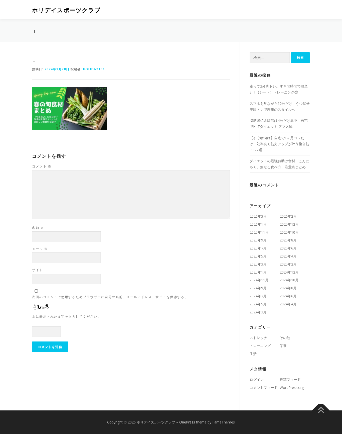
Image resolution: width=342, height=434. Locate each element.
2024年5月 (258, 304)
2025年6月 (288, 248)
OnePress (187, 422)
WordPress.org (292, 387)
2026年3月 (258, 216)
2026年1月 (258, 224)
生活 (253, 353)
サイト (37, 270)
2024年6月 (288, 296)
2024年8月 (288, 288)
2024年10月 (289, 280)
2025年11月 (259, 232)
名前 (38, 227)
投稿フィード (290, 379)
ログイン (257, 379)
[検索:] (270, 57)
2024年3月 (258, 312)
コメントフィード (264, 387)
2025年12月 (289, 224)
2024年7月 (258, 296)
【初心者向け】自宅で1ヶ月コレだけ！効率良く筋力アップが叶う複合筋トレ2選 (279, 143)
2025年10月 (289, 232)
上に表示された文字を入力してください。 (66, 316)
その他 (285, 337)
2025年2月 (288, 264)
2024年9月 (258, 288)
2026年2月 (288, 216)
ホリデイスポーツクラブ (66, 10)
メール (40, 248)
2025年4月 (288, 256)
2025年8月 (288, 240)
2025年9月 (258, 240)
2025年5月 (258, 256)
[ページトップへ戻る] (321, 410)
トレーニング (260, 345)
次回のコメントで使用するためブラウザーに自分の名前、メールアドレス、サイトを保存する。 (110, 297)
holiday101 (94, 69)
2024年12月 (289, 272)
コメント (41, 166)
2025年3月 (258, 264)
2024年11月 (259, 280)
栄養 (283, 345)
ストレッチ (258, 337)
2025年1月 (258, 272)
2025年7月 (258, 248)
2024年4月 (288, 304)
